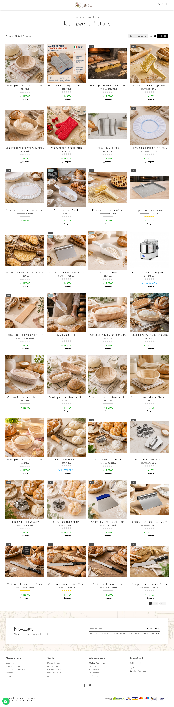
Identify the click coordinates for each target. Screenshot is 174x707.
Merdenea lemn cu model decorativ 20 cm (25, 272)
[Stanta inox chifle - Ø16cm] (149, 437)
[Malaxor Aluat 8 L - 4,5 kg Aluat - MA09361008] (149, 250)
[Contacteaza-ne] (163, 4)
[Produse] (8, 6)
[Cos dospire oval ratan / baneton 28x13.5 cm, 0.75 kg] (149, 312)
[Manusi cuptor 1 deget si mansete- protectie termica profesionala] (66, 63)
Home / (78, 17)
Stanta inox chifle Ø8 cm (108, 459)
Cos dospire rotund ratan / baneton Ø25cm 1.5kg (25, 147)
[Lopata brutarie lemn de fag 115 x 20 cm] (24, 312)
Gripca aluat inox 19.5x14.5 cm (107, 521)
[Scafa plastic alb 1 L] (66, 312)
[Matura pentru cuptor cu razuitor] (107, 63)
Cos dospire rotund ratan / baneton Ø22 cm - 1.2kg (25, 459)
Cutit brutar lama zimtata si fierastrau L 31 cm (107, 584)
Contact (9, 676)
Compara (25, 99)
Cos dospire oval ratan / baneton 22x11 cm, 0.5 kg (107, 334)
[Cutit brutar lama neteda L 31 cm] (24, 561)
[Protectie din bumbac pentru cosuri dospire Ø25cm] (149, 125)
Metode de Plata (53, 663)
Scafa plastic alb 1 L (66, 334)
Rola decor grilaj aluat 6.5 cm (107, 210)
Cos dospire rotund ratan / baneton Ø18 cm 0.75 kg (25, 85)
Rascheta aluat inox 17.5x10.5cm (66, 272)
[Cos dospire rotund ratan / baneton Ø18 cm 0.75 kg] (24, 63)
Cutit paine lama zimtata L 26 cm (149, 584)
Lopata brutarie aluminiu (149, 210)
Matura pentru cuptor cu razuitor (108, 85)
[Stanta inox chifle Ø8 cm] (107, 437)
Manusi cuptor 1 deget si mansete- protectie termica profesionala (66, 85)
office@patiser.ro (139, 671)
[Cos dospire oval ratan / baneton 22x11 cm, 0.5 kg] (107, 312)
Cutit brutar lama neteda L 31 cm (25, 584)
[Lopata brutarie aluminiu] (149, 187)
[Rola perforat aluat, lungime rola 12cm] (149, 63)
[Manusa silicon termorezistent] (66, 125)
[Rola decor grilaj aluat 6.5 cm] (107, 187)
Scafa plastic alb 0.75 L (66, 210)
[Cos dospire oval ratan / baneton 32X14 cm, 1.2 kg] (24, 374)
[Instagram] (89, 685)
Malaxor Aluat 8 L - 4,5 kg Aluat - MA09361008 (149, 272)
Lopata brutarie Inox (108, 147)
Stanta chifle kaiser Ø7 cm (66, 459)
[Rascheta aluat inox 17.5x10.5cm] (66, 250)
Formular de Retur (54, 673)
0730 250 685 (138, 668)
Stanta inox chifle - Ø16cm (149, 459)
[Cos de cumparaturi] (167, 4)
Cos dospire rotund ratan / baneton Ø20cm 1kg (149, 397)
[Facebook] (85, 685)
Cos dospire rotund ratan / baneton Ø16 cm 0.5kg (108, 397)
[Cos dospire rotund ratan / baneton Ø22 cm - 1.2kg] (24, 437)
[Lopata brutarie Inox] (107, 125)
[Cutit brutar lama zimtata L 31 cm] (66, 561)
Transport (9, 673)
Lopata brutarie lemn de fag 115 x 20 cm (25, 334)
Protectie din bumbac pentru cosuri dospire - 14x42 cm (25, 210)
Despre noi (10, 663)
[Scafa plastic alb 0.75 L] (66, 187)
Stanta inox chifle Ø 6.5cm (25, 521)
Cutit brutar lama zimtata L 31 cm (66, 584)
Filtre (163, 36)
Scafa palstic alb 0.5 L (107, 272)
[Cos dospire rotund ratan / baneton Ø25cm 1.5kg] (24, 125)
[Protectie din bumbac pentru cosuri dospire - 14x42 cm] (24, 187)
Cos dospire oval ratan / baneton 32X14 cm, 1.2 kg (24, 397)
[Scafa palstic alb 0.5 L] (107, 250)
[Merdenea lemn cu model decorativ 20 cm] (24, 250)
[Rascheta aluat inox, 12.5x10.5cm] (149, 499)
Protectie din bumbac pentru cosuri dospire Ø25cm (149, 147)
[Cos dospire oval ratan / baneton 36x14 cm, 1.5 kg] (66, 374)
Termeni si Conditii (13, 666)
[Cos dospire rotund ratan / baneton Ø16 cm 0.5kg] (107, 374)
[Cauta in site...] (159, 4)
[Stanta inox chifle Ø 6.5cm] (24, 499)
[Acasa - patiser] (83, 5)
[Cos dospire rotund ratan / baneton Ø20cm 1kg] (149, 374)
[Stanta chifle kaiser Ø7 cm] (66, 437)
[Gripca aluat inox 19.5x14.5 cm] (107, 499)
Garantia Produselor (54, 669)
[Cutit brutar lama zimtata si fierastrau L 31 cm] (107, 561)
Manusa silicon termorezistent (66, 147)
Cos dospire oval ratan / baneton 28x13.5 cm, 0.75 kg (149, 334)
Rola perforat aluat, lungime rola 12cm (149, 85)
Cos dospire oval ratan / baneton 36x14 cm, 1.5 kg (66, 397)
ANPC (49, 676)
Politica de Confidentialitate (150, 633)
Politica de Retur (53, 666)
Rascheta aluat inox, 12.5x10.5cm (149, 521)
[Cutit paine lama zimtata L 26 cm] (149, 561)
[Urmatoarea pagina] (164, 603)
